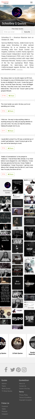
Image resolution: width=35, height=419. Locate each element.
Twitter (4, 409)
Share (12, 96)
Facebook (5, 406)
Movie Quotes (6, 388)
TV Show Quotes (7, 391)
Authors (4, 383)
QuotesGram (4, 2)
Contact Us (22, 386)
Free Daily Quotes (17, 29)
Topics (4, 386)
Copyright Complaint (25, 400)
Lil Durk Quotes (17, 353)
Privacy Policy (23, 395)
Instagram (5, 414)
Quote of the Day (24, 388)
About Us (22, 383)
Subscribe (27, 32)
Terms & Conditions (25, 397)
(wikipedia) (20, 69)
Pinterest (4, 411)
